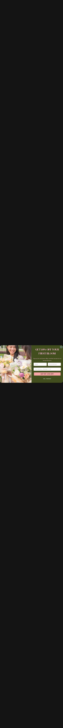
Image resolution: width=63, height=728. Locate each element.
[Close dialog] (61, 347)
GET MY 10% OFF (47, 374)
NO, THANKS (47, 378)
